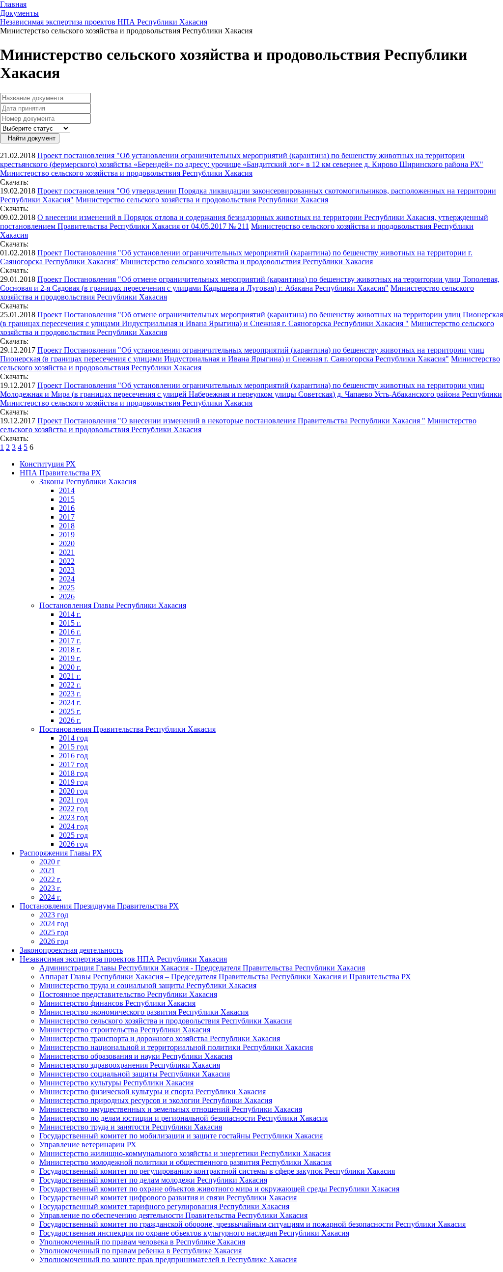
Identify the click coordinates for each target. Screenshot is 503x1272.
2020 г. (70, 667)
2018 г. (70, 649)
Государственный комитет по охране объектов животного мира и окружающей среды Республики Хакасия (219, 1189)
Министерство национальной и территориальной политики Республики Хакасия (176, 1047)
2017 (67, 517)
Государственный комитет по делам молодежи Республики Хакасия (153, 1180)
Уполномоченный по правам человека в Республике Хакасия (142, 1242)
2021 (67, 552)
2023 (67, 570)
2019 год (73, 782)
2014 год (73, 738)
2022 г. (70, 685)
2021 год (73, 800)
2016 (67, 508)
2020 (67, 543)
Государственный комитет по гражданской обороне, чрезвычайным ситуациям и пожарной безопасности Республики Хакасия (252, 1224)
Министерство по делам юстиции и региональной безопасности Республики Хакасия (183, 1118)
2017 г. (70, 640)
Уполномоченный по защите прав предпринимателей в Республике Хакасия (168, 1259)
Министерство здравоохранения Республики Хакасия (129, 1065)
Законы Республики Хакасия (87, 481)
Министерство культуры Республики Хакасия (116, 1082)
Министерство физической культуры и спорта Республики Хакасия (152, 1091)
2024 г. (70, 702)
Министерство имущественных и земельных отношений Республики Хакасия (170, 1109)
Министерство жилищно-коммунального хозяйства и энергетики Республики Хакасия (185, 1153)
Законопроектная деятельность (71, 950)
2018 (67, 526)
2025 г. (70, 711)
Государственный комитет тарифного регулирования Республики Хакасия (164, 1206)
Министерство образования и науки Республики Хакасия (135, 1056)
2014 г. (70, 614)
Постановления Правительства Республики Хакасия (127, 729)
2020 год (73, 791)
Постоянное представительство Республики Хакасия (128, 994)
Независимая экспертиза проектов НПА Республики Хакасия (123, 959)
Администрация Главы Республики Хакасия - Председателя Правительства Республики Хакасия (202, 968)
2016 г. (70, 632)
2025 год (73, 835)
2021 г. (70, 676)
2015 (67, 499)
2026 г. (70, 720)
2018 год (73, 773)
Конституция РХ (48, 464)
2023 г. (70, 694)
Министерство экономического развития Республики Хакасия (144, 1012)
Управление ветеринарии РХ (88, 1144)
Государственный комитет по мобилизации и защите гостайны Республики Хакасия (181, 1136)
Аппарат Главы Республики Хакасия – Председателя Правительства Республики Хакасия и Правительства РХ (225, 976)
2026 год (73, 844)
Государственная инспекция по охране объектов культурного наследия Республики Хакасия (194, 1233)
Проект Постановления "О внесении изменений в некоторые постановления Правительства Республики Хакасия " (231, 420)
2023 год (73, 817)
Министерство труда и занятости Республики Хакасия (130, 1127)
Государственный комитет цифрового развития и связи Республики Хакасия (168, 1197)
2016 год (73, 755)
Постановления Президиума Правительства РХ (99, 906)
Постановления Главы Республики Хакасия (112, 605)
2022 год (73, 808)
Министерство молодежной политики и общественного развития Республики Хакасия (185, 1162)
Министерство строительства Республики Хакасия (124, 1029)
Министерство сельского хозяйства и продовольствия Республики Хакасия (126, 173)
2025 (67, 587)
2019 (67, 534)
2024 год (73, 826)
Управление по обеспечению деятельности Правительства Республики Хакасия (173, 1215)
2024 (67, 579)
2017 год (73, 764)
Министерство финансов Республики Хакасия (117, 1003)
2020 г (49, 861)
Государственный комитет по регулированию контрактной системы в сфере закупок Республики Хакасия (217, 1171)
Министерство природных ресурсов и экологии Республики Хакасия (155, 1100)
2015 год (73, 747)
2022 (67, 561)
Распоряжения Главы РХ (61, 853)
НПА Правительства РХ (60, 473)
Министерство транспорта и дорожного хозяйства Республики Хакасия (159, 1038)
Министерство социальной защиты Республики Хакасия (134, 1074)
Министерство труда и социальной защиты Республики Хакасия (147, 985)
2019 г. (70, 658)
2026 (67, 596)
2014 (67, 490)
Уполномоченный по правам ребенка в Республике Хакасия (140, 1250)
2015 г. (70, 623)
